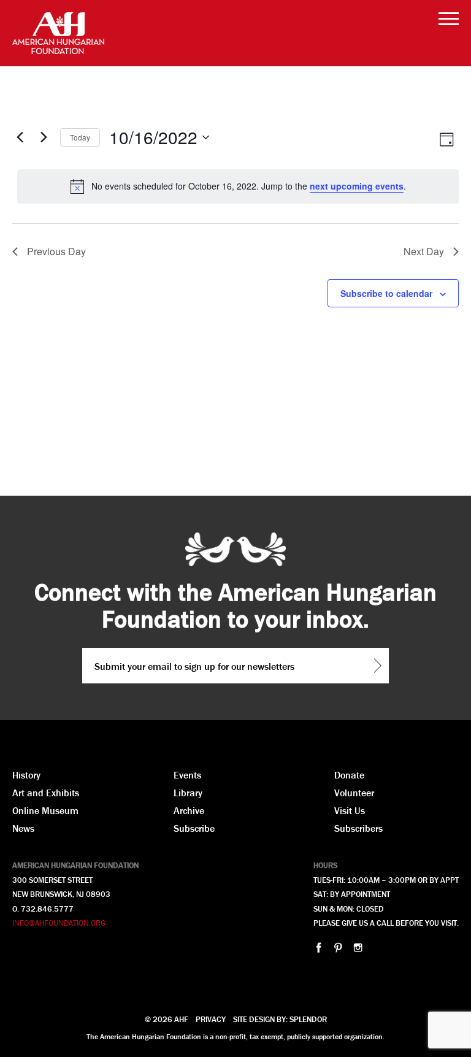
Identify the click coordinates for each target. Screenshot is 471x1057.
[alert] (238, 186)
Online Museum (45, 810)
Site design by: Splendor (280, 1019)
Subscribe (194, 828)
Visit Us (349, 810)
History (26, 775)
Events (187, 775)
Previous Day (56, 251)
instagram (358, 947)
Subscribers (358, 828)
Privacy (211, 1019)
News (23, 828)
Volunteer (354, 792)
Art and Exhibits (45, 792)
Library (188, 792)
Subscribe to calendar (386, 293)
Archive (189, 810)
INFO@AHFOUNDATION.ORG (58, 923)
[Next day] (43, 137)
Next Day (424, 251)
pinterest (338, 947)
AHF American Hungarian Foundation (58, 33)
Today (80, 137)
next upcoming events (357, 186)
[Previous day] (19, 137)
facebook (318, 947)
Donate (349, 775)
